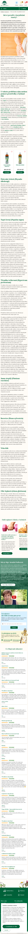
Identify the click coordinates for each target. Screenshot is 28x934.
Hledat (24, 8)
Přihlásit (16, 5)
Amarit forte (5, 666)
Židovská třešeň (20, 164)
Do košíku (7, 172)
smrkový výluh (9, 130)
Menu (4, 8)
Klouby (3, 745)
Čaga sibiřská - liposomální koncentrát (12, 809)
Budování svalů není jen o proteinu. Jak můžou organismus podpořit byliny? (8, 537)
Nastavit (6, 930)
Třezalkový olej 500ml (7, 776)
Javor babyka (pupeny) (7, 165)
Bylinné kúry (10, 890)
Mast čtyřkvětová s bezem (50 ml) (10, 680)
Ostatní (22, 895)
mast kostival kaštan (16, 125)
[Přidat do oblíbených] (11, 151)
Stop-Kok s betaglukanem (8, 866)
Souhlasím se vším (11, 926)
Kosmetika (9, 895)
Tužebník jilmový (6, 835)
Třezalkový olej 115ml (7, 690)
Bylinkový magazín (5, 11)
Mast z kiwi (5, 706)
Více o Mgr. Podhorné (7, 584)
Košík (26, 4)
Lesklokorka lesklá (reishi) (8, 853)
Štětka (3, 758)
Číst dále (10, 156)
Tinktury (22, 890)
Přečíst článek (6, 553)
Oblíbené (21, 4)
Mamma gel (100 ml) (7, 720)
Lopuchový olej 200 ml (7, 793)
